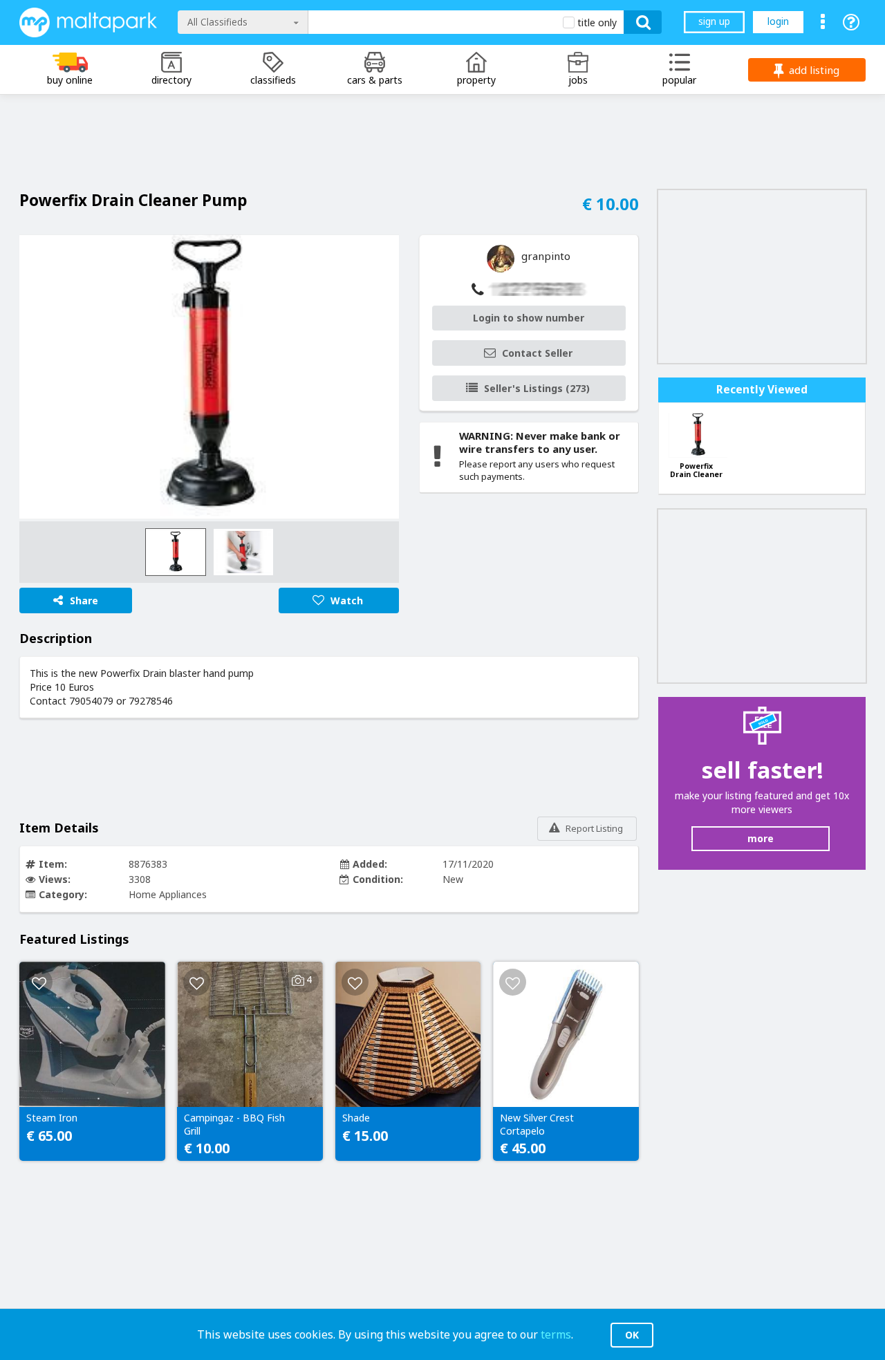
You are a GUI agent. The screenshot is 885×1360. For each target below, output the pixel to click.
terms (556, 1334)
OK (632, 1334)
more (760, 838)
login (778, 21)
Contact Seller (537, 353)
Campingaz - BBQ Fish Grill (234, 1124)
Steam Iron (51, 1118)
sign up (714, 21)
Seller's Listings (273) (537, 388)
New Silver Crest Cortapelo (537, 1124)
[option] (209, 377)
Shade (356, 1118)
